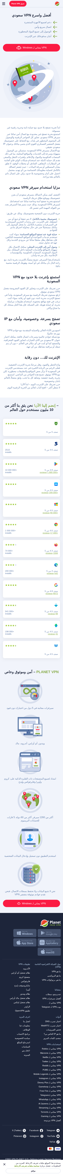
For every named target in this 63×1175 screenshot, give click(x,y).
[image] (31, 922)
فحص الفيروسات (53, 1030)
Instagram (34, 1136)
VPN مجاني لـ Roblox (51, 1049)
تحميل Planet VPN (17, 4)
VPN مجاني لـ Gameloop (50, 1086)
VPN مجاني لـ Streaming (50, 1108)
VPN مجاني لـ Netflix (52, 1057)
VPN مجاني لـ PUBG (52, 1070)
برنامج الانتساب (23, 1034)
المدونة (27, 1055)
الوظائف (26, 1030)
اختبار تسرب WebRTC (51, 1025)
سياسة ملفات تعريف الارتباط (26, 1166)
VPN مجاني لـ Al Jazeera (50, 1103)
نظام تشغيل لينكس (22, 1002)
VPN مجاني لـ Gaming (51, 1116)
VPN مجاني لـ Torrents (51, 1112)
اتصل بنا (26, 1021)
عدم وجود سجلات (53, 994)
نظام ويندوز (25, 994)
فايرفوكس (25, 981)
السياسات (26, 1047)
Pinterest (18, 1136)
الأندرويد (26, 968)
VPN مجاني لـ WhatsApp (50, 1099)
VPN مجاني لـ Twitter (51, 1061)
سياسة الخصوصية (22, 1038)
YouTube (51, 1136)
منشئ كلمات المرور (52, 1038)
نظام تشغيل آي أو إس (20, 973)
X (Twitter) (17, 1130)
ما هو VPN (56, 971)
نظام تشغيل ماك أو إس (20, 998)
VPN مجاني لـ (55, 1003)
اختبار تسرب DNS (53, 1021)
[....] (57, 3)
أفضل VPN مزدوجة (52, 1120)
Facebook (34, 1130)
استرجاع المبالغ (23, 1042)
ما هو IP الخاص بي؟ (52, 1034)
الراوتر (27, 1006)
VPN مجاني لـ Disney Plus (49, 1082)
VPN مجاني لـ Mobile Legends (47, 1074)
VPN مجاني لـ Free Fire (50, 1091)
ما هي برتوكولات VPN (51, 980)
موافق (33, 1171)
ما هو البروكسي (54, 976)
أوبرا (28, 989)
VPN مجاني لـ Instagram (50, 1078)
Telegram (51, 1130)
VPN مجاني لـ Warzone (50, 1053)
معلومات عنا (24, 1025)
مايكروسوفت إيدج (22, 985)
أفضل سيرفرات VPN (51, 998)
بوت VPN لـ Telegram (51, 1007)
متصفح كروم (24, 977)
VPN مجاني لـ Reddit (51, 1065)
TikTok (52, 1142)
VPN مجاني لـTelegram (50, 1095)
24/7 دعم (26, 1051)
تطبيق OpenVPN (22, 1011)
